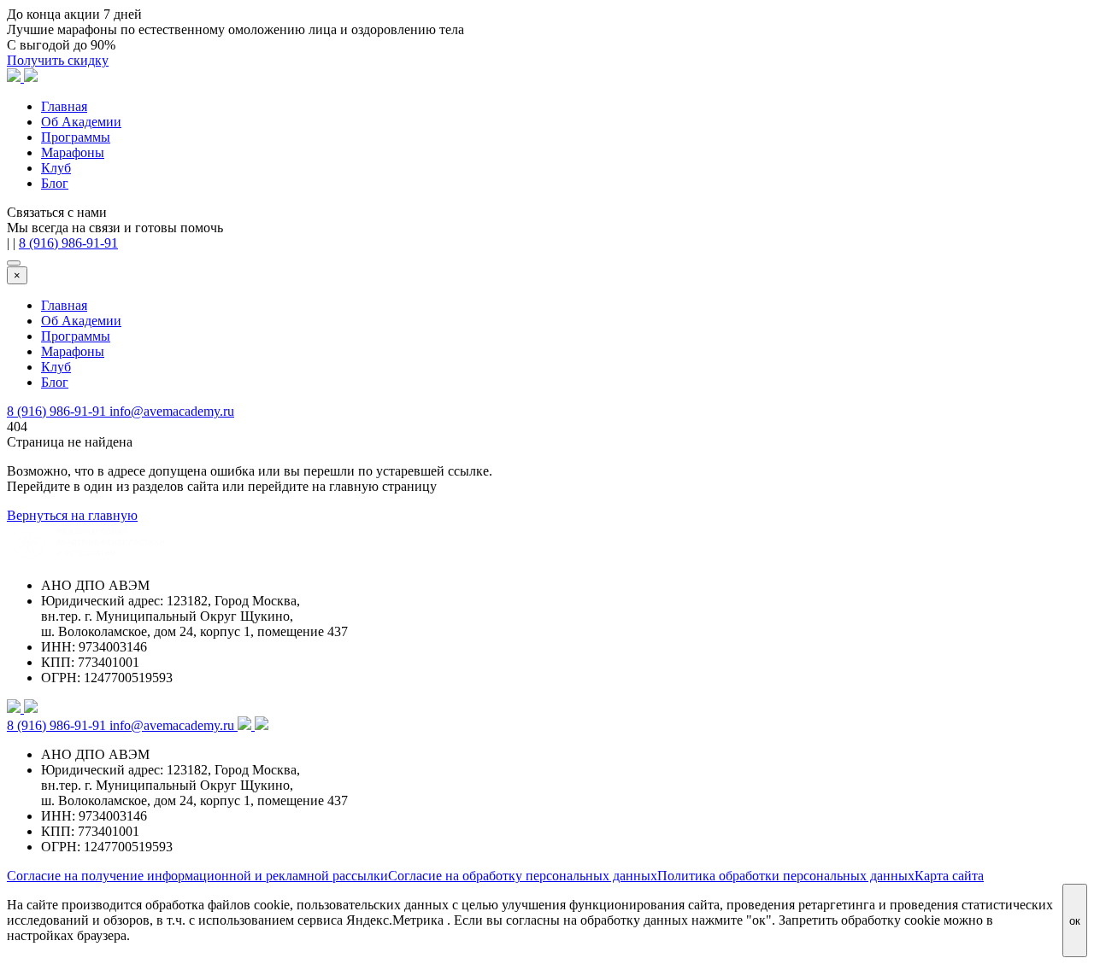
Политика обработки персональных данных (786, 875)
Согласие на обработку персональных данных (522, 875)
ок (1074, 920)
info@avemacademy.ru (171, 411)
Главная (64, 106)
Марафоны (72, 152)
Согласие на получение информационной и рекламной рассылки (197, 875)
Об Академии (81, 121)
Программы (75, 137)
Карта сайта (949, 875)
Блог (54, 183)
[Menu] (14, 263)
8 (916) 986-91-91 (68, 243)
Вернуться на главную (72, 515)
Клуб (56, 168)
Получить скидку (58, 60)
